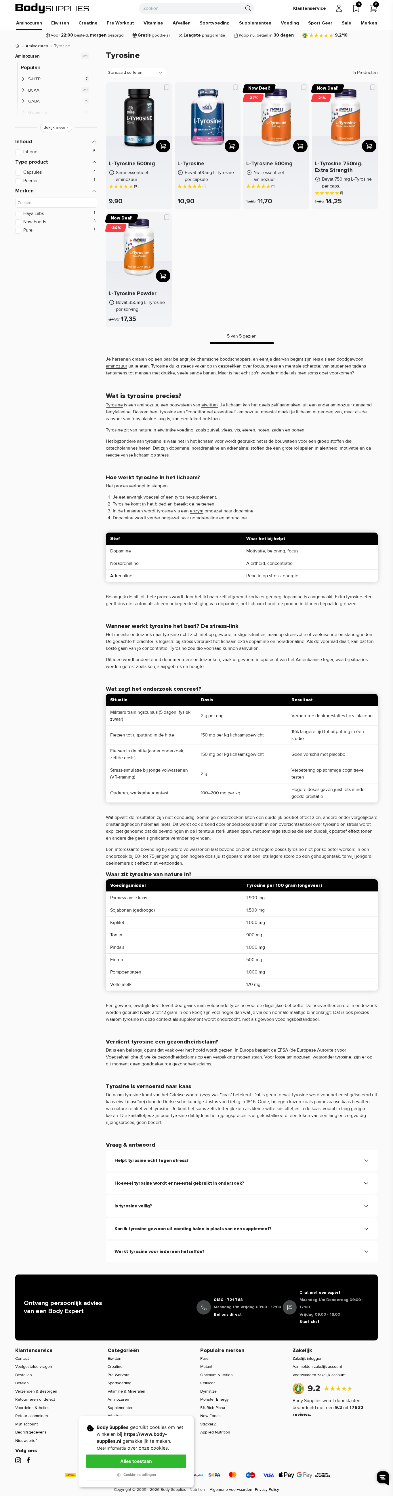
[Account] (339, 8)
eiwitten (209, 405)
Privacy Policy (267, 1489)
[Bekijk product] (163, 146)
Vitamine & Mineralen (126, 1391)
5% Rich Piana (212, 1407)
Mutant (206, 1366)
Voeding (290, 23)
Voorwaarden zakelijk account (319, 1374)
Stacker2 (208, 1424)
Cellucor (207, 1383)
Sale (346, 23)
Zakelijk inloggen (308, 1358)
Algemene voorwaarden (231, 1489)
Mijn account (26, 1424)
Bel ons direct (228, 1314)
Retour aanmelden (31, 1415)
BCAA (33, 90)
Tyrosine (114, 405)
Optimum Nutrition (216, 1374)
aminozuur (116, 366)
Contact (22, 1358)
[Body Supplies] (52, 8)
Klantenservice (309, 8)
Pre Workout (120, 23)
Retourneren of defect (35, 1399)
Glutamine (37, 112)
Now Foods (210, 1415)
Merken (369, 23)
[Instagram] (18, 1460)
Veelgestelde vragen (33, 1366)
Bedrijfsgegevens (31, 1432)
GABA (34, 101)
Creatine (88, 23)
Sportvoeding (215, 23)
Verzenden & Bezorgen (36, 1391)
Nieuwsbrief (26, 1440)
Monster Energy (214, 1399)
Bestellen (23, 1374)
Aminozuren (29, 23)
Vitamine (153, 23)
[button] (56, 141)
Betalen (22, 1383)
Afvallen (181, 23)
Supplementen (255, 23)
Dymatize (208, 1391)
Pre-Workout (118, 1374)
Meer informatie (111, 1448)
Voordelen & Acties (32, 1407)
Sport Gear (320, 23)
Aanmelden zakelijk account (317, 1366)
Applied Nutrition (215, 1432)
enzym (196, 511)
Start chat (309, 1321)
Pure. (204, 1358)
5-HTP (34, 79)
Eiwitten (60, 23)
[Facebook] (28, 1460)
